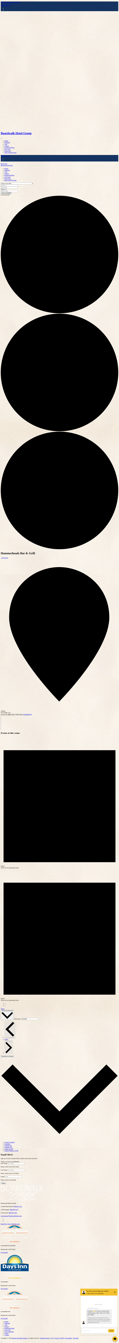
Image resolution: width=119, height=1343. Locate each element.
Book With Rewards (10, 152)
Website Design (44, 1338)
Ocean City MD (59, 1338)
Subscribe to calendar (7, 1056)
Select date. (17, 1019)
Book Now (7, 151)
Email (2, 1176)
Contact (17, 2)
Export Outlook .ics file (11, 1150)
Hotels (6, 141)
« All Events (4, 558)
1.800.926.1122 (5, 5)
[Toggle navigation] (1, 138)
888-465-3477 (14, 1209)
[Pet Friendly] (15, 1242)
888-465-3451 (13, 1213)
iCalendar (7, 1144)
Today (2, 1009)
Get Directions (27, 714)
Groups (6, 146)
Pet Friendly (4, 1252)
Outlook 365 (8, 1145)
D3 (52, 1338)
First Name (4, 1163)
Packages (7, 142)
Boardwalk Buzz (9, 147)
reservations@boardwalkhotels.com (11, 1216)
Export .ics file (8, 1149)
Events (12, 2)
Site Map (75, 1338)
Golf (5, 144)
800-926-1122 (18, 1206)
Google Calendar (9, 1142)
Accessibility (68, 1338)
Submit (3, 1183)
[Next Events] (5, 1006)
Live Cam (7, 149)
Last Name (4, 1170)
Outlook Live (8, 1147)
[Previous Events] (5, 1004)
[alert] (59, 802)
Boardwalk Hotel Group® (19, 1338)
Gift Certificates (5, 2)
